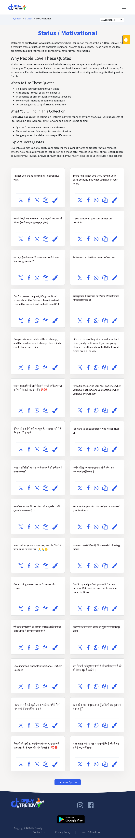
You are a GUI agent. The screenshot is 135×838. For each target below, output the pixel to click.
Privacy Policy (62, 832)
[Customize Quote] (55, 200)
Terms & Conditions (91, 832)
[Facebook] (28, 200)
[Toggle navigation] (124, 7)
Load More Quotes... (68, 782)
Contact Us (39, 832)
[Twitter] (20, 200)
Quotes (17, 18)
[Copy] (45, 200)
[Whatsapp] (37, 200)
